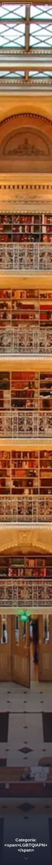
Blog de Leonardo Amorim (17, 5)
